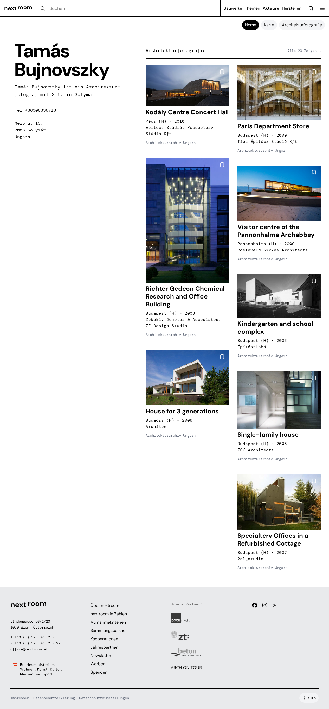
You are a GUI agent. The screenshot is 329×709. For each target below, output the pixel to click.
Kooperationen (104, 639)
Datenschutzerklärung (54, 697)
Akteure (271, 8)
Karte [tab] (269, 25)
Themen (252, 8)
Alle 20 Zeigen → (304, 50)
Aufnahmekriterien (108, 622)
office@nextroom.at (29, 649)
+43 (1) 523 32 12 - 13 (37, 637)
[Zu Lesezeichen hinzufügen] (222, 71)
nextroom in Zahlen (109, 614)
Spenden (99, 672)
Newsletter (101, 655)
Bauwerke (233, 8)
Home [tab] (250, 25)
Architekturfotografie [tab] (302, 25)
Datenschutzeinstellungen (104, 697)
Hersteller (291, 8)
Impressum (19, 697)
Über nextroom (105, 605)
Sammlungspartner (109, 630)
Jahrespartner (104, 647)
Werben (98, 664)
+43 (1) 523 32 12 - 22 (37, 643)
